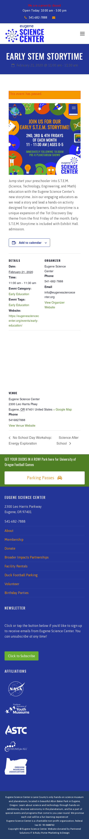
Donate (10, 548)
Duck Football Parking (21, 575)
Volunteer (12, 584)
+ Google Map (62, 409)
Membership (14, 539)
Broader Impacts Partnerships (27, 557)
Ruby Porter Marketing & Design (52, 832)
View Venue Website (22, 425)
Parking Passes (40, 478)
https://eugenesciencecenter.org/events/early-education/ (24, 320)
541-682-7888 (38, 17)
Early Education (19, 294)
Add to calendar (30, 242)
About (9, 531)
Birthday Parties (17, 593)
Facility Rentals (16, 566)
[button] (82, 33)
